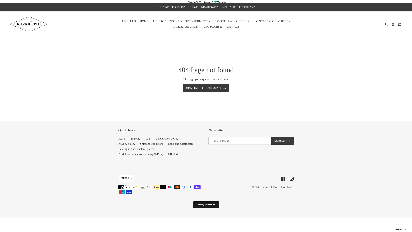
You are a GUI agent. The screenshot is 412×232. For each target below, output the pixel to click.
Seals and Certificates (180, 143)
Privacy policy (126, 143)
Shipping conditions (151, 143)
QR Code (173, 154)
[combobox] (401, 229)
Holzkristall (266, 187)
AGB (148, 138)
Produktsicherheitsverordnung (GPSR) (140, 154)
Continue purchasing (203, 88)
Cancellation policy (166, 138)
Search (122, 138)
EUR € (125, 178)
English (398, 229)
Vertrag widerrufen (206, 204)
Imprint (135, 138)
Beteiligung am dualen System (136, 148)
